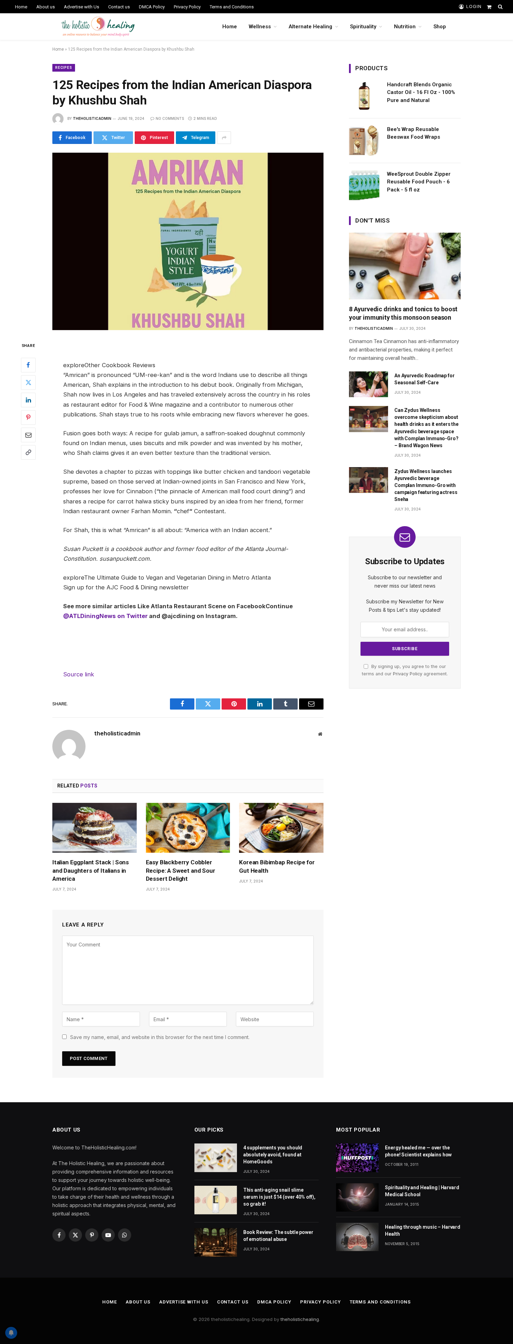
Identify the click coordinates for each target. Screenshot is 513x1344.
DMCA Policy (152, 6)
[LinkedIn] (28, 399)
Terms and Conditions (232, 6)
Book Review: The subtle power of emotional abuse (278, 1235)
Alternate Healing (310, 26)
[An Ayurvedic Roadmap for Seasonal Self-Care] (368, 384)
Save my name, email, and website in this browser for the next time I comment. (160, 1037)
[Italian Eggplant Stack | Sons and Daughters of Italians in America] (94, 828)
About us (45, 6)
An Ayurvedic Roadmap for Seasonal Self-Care (424, 379)
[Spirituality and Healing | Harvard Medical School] (357, 1197)
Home (21, 6)
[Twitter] (28, 382)
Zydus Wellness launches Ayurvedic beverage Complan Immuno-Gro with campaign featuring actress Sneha (425, 485)
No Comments (170, 118)
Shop (439, 26)
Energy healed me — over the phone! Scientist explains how (418, 1151)
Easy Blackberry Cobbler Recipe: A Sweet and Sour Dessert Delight (180, 870)
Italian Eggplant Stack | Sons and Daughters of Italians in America (90, 870)
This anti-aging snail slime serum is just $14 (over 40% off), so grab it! (279, 1197)
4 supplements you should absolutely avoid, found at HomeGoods (273, 1154)
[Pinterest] (28, 417)
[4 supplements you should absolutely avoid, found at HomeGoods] (215, 1157)
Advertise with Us (81, 6)
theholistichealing (300, 1319)
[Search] (500, 6)
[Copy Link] (28, 452)
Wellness (260, 26)
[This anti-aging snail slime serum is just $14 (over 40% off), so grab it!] (215, 1200)
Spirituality (363, 26)
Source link (78, 674)
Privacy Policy (187, 6)
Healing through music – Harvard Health (422, 1230)
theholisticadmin (92, 118)
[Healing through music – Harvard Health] (357, 1237)
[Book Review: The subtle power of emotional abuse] (215, 1242)
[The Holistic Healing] (98, 26)
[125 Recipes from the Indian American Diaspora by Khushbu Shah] (188, 241)
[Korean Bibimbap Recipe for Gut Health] (281, 828)
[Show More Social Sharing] (224, 137)
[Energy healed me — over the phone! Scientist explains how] (357, 1157)
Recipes (63, 68)
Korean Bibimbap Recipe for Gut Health (277, 866)
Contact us (119, 6)
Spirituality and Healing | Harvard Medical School (422, 1191)
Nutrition (405, 26)
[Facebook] (28, 364)
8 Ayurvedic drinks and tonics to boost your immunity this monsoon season (403, 313)
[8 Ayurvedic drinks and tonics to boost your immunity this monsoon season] (405, 266)
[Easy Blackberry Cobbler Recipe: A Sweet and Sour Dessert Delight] (188, 828)
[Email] (28, 434)
